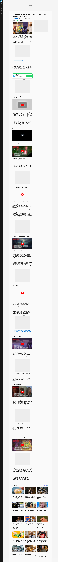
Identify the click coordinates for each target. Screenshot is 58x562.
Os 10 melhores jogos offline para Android (21, 61)
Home (13, 12)
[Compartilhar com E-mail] (21, 20)
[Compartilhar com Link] (22, 20)
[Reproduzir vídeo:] (22, 105)
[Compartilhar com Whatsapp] (17, 20)
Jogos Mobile (21, 12)
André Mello (16, 18)
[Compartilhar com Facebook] (19, 20)
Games (18, 12)
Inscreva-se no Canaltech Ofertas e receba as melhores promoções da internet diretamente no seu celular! (23, 331)
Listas (15, 12)
